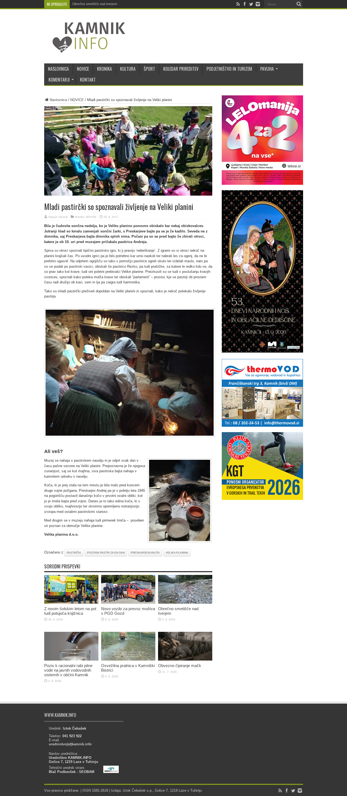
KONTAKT (88, 79)
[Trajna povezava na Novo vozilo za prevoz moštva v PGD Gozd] (128, 602)
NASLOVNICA (58, 69)
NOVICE (83, 69)
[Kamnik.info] (85, 49)
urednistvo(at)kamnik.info (70, 744)
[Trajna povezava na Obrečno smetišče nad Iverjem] (185, 602)
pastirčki (74, 552)
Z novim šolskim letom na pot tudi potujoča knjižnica (70, 611)
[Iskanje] (299, 4)
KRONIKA (104, 69)
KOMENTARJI (59, 79)
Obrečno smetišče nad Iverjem (94, 4)
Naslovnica (58, 100)
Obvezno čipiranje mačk (179, 665)
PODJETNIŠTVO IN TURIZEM (229, 69)
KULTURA (128, 69)
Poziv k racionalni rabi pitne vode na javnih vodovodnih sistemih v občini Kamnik (68, 670)
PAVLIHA (267, 69)
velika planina (177, 552)
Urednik (63, 216)
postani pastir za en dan (106, 552)
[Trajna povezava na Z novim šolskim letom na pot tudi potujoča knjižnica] (71, 602)
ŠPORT (149, 69)
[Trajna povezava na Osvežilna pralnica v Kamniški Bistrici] (128, 659)
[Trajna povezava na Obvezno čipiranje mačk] (185, 659)
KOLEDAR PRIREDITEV (180, 69)
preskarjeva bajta (145, 552)
